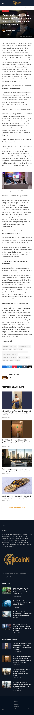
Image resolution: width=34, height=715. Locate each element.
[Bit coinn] (17, 3)
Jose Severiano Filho (8, 352)
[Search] (31, 3)
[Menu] (3, 3)
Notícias (5, 11)
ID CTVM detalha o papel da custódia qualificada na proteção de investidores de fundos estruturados (16, 442)
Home (16, 701)
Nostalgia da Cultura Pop (9, 357)
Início (3, 8)
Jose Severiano (18, 349)
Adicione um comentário (17, 507)
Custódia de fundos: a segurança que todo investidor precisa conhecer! (22, 603)
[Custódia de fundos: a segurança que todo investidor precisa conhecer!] (6, 603)
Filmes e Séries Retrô (24, 346)
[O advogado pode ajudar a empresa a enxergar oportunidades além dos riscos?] (17, 458)
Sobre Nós (17, 703)
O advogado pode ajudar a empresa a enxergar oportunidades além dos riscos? (16, 470)
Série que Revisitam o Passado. (11, 360)
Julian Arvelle (11, 30)
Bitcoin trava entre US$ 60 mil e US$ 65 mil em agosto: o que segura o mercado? (16, 497)
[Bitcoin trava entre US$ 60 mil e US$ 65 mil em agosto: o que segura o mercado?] (17, 485)
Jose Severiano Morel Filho (10, 354)
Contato (16, 706)
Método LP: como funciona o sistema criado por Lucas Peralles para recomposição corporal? (17, 413)
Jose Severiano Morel (21, 352)
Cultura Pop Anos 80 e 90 (9, 346)
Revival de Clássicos (24, 357)
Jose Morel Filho (7, 349)
